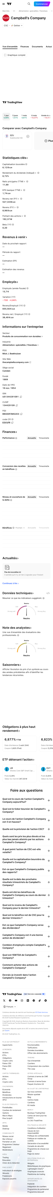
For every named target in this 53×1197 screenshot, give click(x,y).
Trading (5, 1157)
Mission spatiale (33, 1094)
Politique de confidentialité (38, 1136)
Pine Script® (7, 1118)
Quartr (7, 1030)
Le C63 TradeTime (34, 1120)
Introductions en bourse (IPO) (12, 1099)
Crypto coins (7, 1061)
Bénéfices (6, 1092)
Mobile (5, 1126)
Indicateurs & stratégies (12, 1170)
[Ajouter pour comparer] (28, 136)
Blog (29, 1097)
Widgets (30, 1163)
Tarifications (32, 1048)
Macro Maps (7, 1116)
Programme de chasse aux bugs (38, 1150)
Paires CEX (6, 1063)
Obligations (7, 1058)
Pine (4, 1069)
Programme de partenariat (38, 1189)
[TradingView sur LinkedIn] (28, 1000)
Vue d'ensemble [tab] (10, 46)
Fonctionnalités (33, 1045)
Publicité (30, 1184)
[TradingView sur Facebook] (10, 1000)
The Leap (31, 1069)
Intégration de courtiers (36, 1186)
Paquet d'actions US (35, 1084)
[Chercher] (28, 3)
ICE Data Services (41, 1012)
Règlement (6, 1147)
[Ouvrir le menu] (3, 3)
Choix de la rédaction (11, 1163)
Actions (5, 1052)
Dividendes (6, 1095)
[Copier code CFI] (12, 423)
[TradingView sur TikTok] (39, 1000)
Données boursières (35, 1050)
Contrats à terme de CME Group (37, 1077)
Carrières (31, 1102)
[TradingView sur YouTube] (16, 1000)
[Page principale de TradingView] (9, 4)
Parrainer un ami (9, 1142)
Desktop (5, 1129)
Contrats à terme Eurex (36, 1081)
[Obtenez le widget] (48, 593)
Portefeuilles (7, 1107)
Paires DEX (6, 1066)
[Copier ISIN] (21, 397)
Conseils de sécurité (35, 1146)
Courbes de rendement (11, 1110)
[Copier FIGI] (21, 414)
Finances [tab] (24, 46)
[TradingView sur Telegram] (33, 1000)
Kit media (31, 1105)
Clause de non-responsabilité (33, 1132)
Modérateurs (7, 1150)
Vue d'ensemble (33, 1061)
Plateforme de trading (36, 1174)
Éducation (6, 1160)
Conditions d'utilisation (36, 1128)
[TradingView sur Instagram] (22, 1000)
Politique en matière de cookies (36, 1139)
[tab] (32, 438)
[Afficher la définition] (26, 164)
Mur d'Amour (7, 1139)
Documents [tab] (37, 46)
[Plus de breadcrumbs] (14, 11)
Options (5, 1113)
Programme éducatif (35, 1192)
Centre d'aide (32, 1100)
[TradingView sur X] (4, 1000)
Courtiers (31, 1063)
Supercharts (7, 1045)
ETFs (4, 1055)
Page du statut (33, 1154)
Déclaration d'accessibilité (37, 1143)
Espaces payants (9, 1179)
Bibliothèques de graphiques (39, 1166)
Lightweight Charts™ (35, 1169)
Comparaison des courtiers (38, 1066)
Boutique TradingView (36, 1113)
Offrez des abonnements (37, 1053)
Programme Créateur (10, 1144)
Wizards (5, 1173)
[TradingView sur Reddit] (45, 1000)
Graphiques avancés (35, 1171)
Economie (6, 1089)
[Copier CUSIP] (17, 405)
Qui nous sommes (34, 1092)
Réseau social (7, 1136)
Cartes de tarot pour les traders (37, 1117)
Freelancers (7, 1176)
